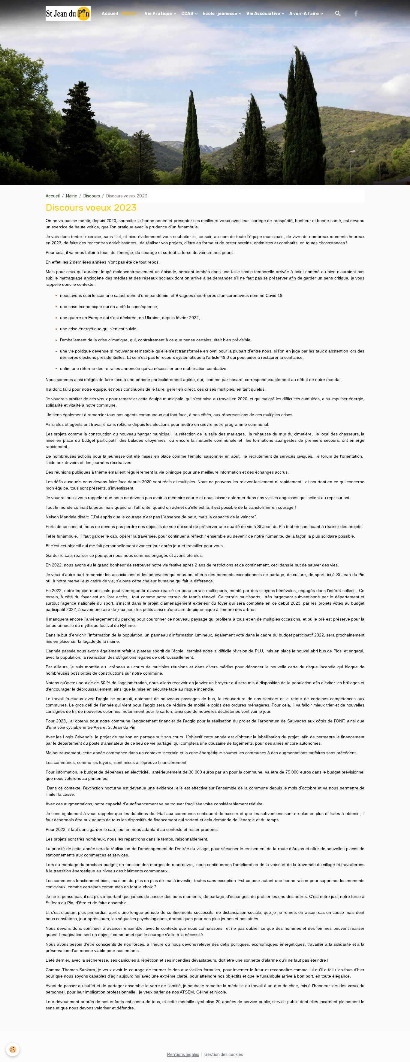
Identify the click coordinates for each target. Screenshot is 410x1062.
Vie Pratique (159, 13)
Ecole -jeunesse (220, 13)
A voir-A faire (304, 13)
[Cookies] (13, 1049)
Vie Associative (263, 13)
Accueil (110, 13)
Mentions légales (183, 1054)
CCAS (187, 13)
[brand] (69, 13)
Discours (91, 196)
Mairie (129, 13)
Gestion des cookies (223, 1054)
